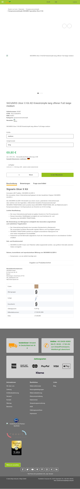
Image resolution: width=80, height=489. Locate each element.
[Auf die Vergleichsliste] (64, 26)
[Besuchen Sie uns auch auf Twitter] (28, 469)
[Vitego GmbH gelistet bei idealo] (16, 420)
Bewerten (9, 406)
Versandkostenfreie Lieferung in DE (27, 157)
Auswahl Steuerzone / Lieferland (16, 159)
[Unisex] (36, 304)
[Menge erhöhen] (36, 175)
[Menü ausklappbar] (3, 2)
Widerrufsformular (35, 386)
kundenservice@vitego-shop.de (65, 480)
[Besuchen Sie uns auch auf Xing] (52, 469)
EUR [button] (48, 2)
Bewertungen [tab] (25, 183)
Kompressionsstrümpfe (21, 117)
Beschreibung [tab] (11, 183)
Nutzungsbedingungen (37, 389)
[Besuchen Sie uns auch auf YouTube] (32, 469)
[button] (44, 2)
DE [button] (56, 2)
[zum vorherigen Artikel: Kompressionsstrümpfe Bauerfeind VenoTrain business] (67, 15)
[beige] (36, 286)
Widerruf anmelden (12, 465)
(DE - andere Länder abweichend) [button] (29, 167)
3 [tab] (42, 93)
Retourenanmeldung (36, 396)
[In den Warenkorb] (8, 21)
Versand (9, 396)
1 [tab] (38, 93)
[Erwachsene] (36, 292)
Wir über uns (10, 386)
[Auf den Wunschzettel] (69, 26)
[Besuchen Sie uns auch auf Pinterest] (42, 469)
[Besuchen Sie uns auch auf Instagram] (47, 469)
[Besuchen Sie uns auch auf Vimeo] (37, 469)
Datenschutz (34, 400)
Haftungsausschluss (36, 410)
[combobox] (40, 136)
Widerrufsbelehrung (36, 393)
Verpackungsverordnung (37, 403)
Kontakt (8, 400)
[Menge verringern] (9, 175)
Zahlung (9, 389)
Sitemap (9, 403)
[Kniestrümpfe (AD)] (36, 298)
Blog (54, 386)
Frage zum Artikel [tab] (39, 183)
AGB (31, 406)
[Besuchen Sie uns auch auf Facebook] (23, 469)
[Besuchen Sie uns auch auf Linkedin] (56, 469)
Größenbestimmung (12, 393)
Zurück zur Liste (12, 9)
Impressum (33, 413)
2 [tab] (40, 93)
